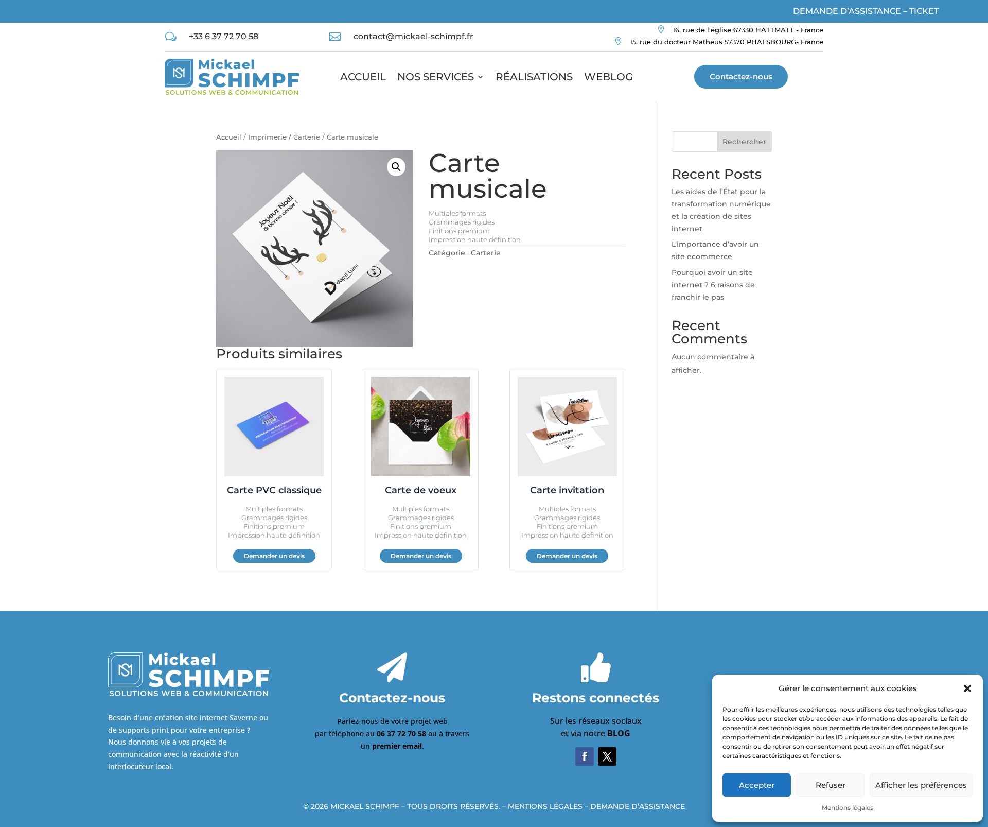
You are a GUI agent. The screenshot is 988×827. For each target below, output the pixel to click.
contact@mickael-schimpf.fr (413, 36)
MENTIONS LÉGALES (545, 806)
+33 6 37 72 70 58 (223, 36)
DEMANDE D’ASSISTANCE (637, 806)
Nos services (435, 77)
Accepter (756, 785)
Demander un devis (274, 556)
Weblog (608, 77)
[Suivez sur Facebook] (584, 756)
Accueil (363, 77)
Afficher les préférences (921, 785)
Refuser (830, 785)
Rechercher (744, 141)
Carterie (306, 137)
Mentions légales (847, 808)
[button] (967, 688)
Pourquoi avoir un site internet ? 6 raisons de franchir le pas (713, 285)
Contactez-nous (741, 76)
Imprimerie (267, 137)
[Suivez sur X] (607, 756)
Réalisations (534, 77)
